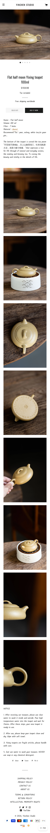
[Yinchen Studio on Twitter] (23, 807)
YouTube (26, 810)
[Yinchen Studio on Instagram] (30, 807)
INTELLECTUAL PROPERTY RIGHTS (25, 802)
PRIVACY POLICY (25, 782)
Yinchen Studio (25, 4)
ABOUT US (25, 789)
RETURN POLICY (25, 798)
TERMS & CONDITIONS (25, 794)
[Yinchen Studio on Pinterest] (27, 807)
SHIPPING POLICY (25, 778)
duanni (15, 129)
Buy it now (34, 110)
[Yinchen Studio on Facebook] (20, 807)
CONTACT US (25, 786)
